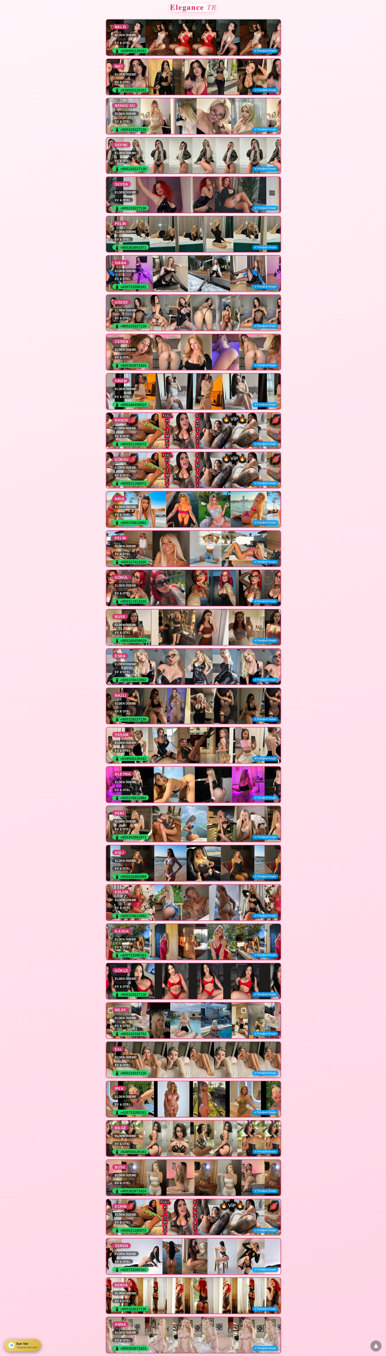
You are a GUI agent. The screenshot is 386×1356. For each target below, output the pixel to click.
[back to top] (376, 1346)
